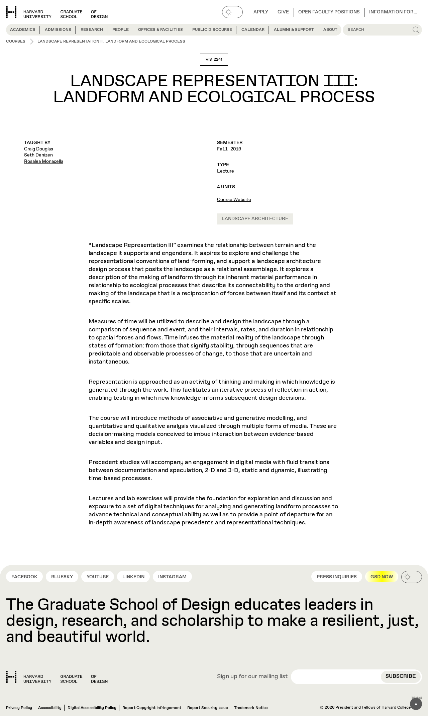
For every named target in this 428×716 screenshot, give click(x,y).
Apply (260, 12)
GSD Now (381, 577)
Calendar (252, 29)
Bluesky (62, 577)
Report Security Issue (207, 708)
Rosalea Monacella (43, 161)
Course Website (234, 200)
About (330, 29)
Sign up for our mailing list (252, 676)
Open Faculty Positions (329, 12)
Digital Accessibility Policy (92, 708)
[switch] (232, 12)
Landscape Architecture (255, 219)
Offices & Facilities (160, 29)
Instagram (172, 577)
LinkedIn (133, 577)
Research (92, 29)
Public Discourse (212, 29)
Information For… (393, 12)
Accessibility (50, 708)
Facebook (24, 577)
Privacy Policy (19, 708)
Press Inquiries (337, 577)
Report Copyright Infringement (151, 708)
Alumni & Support (294, 29)
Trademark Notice (251, 708)
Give (283, 12)
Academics (22, 29)
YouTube (98, 577)
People (120, 29)
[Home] (57, 677)
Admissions (58, 29)
